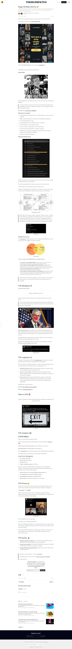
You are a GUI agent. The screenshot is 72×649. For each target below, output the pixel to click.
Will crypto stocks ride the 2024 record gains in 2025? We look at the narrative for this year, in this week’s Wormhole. (31, 614)
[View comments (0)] (23, 16)
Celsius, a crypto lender (25, 544)
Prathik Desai (32, 615)
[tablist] (22, 589)
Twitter (38, 556)
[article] (36, 606)
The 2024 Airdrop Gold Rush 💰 (25, 604)
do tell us (39, 554)
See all (20, 627)
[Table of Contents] (1, 324)
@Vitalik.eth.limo (36, 256)
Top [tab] (19, 601)
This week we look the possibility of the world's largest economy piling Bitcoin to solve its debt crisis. (31, 621)
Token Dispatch (26, 607)
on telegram (41, 65)
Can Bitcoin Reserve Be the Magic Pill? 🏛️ (28, 619)
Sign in (69, 2)
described (22, 490)
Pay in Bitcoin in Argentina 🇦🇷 (30, 387)
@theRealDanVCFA (36, 352)
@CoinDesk (36, 428)
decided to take (38, 360)
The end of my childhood (30, 110)
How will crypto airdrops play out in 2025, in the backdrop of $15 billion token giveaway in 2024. (31, 606)
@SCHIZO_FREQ (36, 516)
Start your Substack (33, 644)
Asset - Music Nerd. (35, 21)
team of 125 (23, 451)
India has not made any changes (27, 540)
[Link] (17, 113)
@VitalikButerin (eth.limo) (36, 212)
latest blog (23, 239)
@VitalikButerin (36, 234)
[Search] (58, 2)
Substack (31, 646)
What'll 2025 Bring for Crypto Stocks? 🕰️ (27, 611)
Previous (22, 581)
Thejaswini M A (32, 607)
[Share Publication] (60, 2)
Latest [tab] (22, 601)
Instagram (42, 556)
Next (51, 581)
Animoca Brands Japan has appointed (28, 548)
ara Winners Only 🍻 (28, 389)
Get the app (41, 644)
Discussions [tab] (26, 601)
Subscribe (64, 2)
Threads (47, 556)
